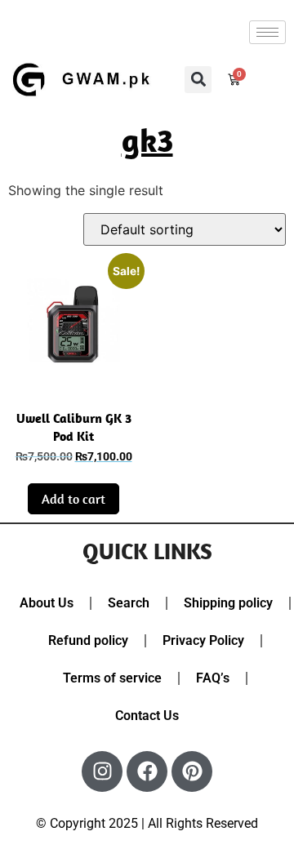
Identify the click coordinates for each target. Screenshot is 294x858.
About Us (47, 603)
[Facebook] (147, 771)
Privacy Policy (203, 640)
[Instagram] (102, 771)
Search (128, 603)
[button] (198, 79)
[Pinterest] (192, 771)
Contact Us (147, 715)
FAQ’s (212, 678)
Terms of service (112, 678)
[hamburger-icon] (267, 32)
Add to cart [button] (73, 499)
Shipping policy (228, 603)
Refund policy (88, 640)
